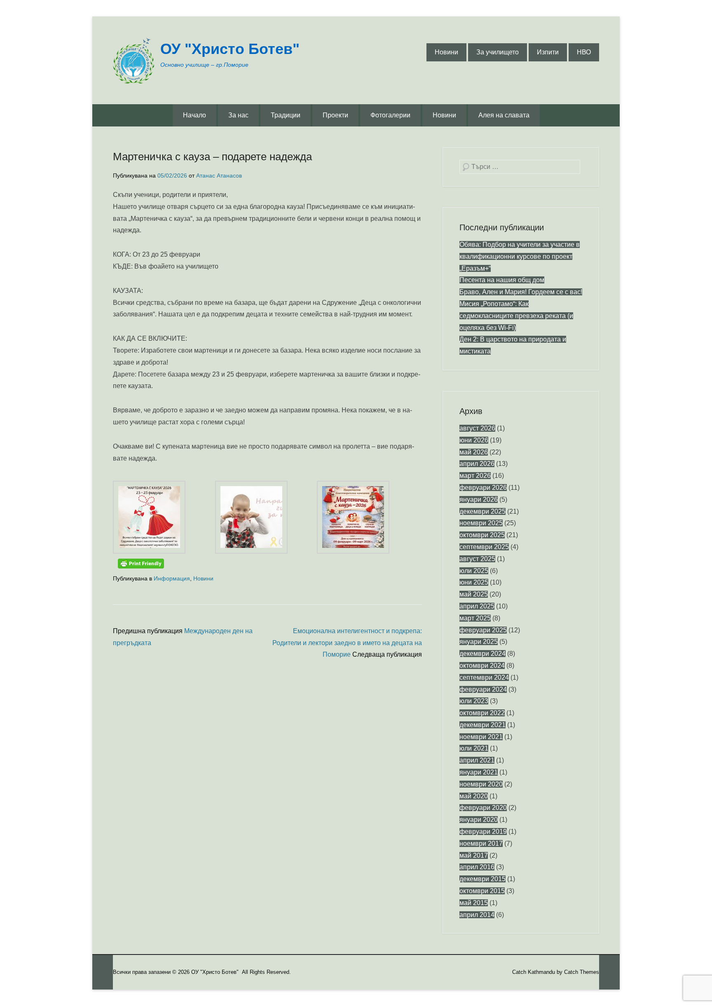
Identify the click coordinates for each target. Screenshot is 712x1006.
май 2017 (473, 855)
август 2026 (477, 428)
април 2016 (476, 866)
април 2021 (476, 760)
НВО (584, 52)
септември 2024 (484, 677)
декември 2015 (482, 878)
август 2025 (477, 558)
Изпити (548, 52)
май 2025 (473, 594)
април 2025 (476, 606)
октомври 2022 (482, 712)
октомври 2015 (482, 890)
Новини (446, 52)
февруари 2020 (483, 807)
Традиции (285, 115)
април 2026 (476, 463)
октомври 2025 (482, 534)
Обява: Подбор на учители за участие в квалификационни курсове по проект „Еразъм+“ (519, 256)
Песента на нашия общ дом (501, 279)
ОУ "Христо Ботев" (230, 48)
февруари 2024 (483, 689)
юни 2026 (473, 440)
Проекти (335, 115)
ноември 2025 (481, 522)
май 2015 (473, 902)
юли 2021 (473, 748)
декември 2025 (482, 511)
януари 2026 (478, 499)
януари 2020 (478, 819)
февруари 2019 (483, 831)
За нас (238, 115)
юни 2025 (473, 582)
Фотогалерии (390, 115)
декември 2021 (482, 724)
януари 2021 (478, 772)
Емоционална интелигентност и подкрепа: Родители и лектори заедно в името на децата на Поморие (347, 642)
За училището (497, 52)
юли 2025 (473, 570)
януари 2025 (478, 641)
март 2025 (475, 618)
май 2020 (473, 796)
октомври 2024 (482, 665)
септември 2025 (484, 546)
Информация (172, 578)
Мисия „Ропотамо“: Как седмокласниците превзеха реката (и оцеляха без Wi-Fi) (516, 315)
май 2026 (473, 452)
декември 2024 (482, 653)
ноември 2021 (481, 736)
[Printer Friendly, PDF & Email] (141, 564)
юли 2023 (473, 700)
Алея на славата (503, 115)
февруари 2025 (483, 630)
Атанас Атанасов (219, 175)
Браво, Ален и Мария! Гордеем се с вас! (520, 291)
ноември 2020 (481, 784)
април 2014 (476, 914)
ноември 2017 (481, 843)
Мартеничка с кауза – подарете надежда (212, 156)
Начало (194, 115)
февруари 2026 (483, 487)
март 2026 (475, 475)
